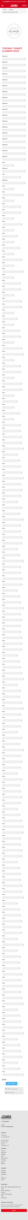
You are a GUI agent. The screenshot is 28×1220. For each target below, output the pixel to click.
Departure (5, 56)
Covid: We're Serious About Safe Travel (11, 1187)
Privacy (3, 1192)
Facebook (3, 1174)
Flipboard (3, 1178)
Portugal (3, 1154)
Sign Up (14, 1210)
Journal (3, 1161)
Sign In (24, 5)
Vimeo (2, 1179)
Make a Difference (5, 1190)
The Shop (3, 1160)
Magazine (3, 1170)
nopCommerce (10, 1126)
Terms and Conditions (6, 1194)
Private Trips (4, 1158)
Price (3, 162)
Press (2, 1188)
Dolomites (3, 1152)
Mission (3, 1163)
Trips (2, 1156)
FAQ (2, 1196)
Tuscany (3, 1151)
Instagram (3, 1172)
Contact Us (4, 1135)
